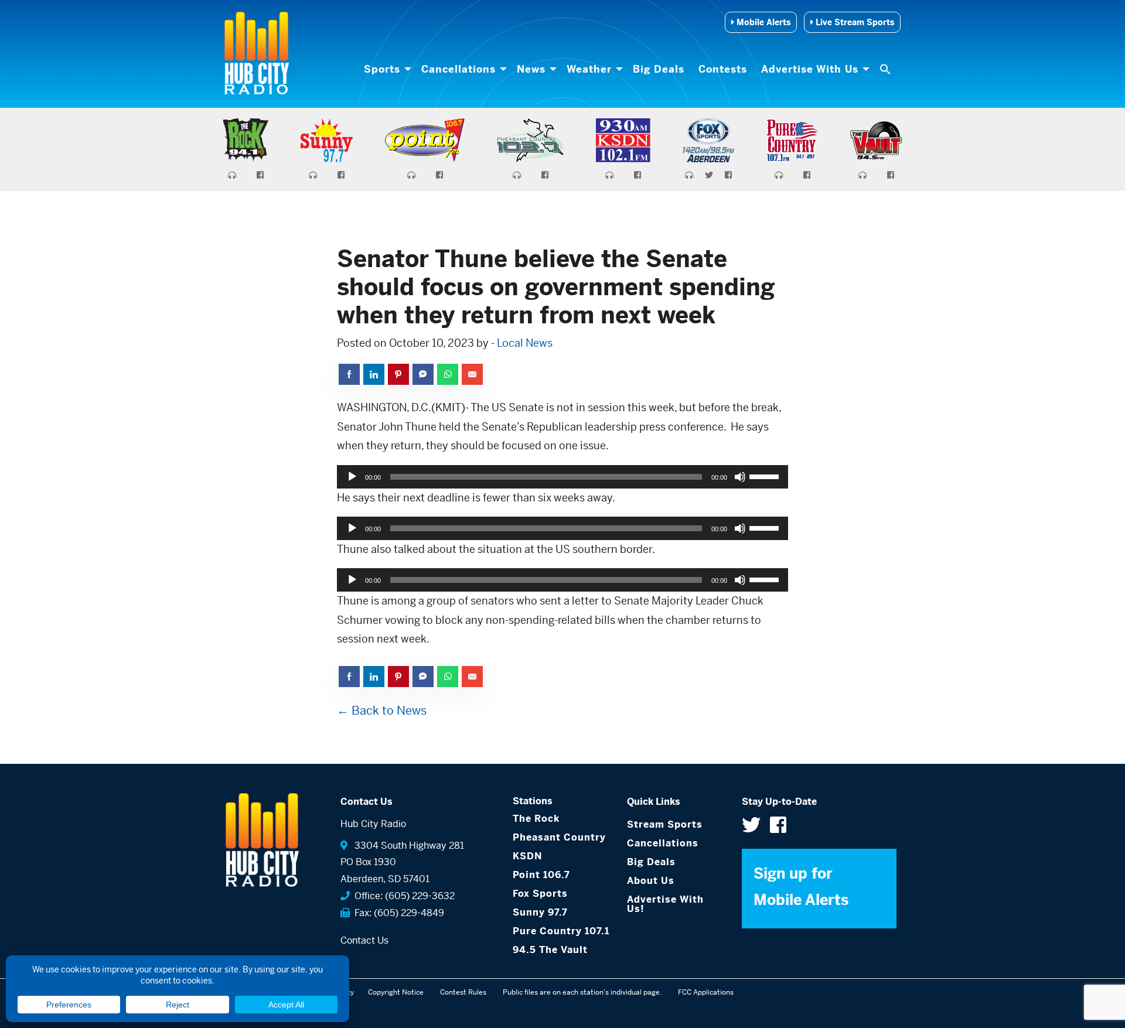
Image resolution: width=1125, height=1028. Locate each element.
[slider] (765, 475)
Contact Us (364, 940)
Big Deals (658, 69)
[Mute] (740, 477)
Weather (589, 69)
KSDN (527, 856)
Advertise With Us (809, 69)
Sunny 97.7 (540, 912)
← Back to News (382, 710)
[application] (562, 477)
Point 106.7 (541, 875)
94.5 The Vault (550, 950)
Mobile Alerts (762, 22)
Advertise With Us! (665, 904)
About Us (650, 881)
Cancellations (458, 69)
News (531, 69)
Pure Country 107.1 (561, 931)
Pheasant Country (559, 837)
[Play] (352, 477)
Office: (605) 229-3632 (402, 896)
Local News (525, 343)
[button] (886, 69)
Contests (722, 69)
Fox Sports (540, 893)
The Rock (536, 818)
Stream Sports (665, 824)
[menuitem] (385, 69)
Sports (382, 69)
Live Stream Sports (853, 22)
